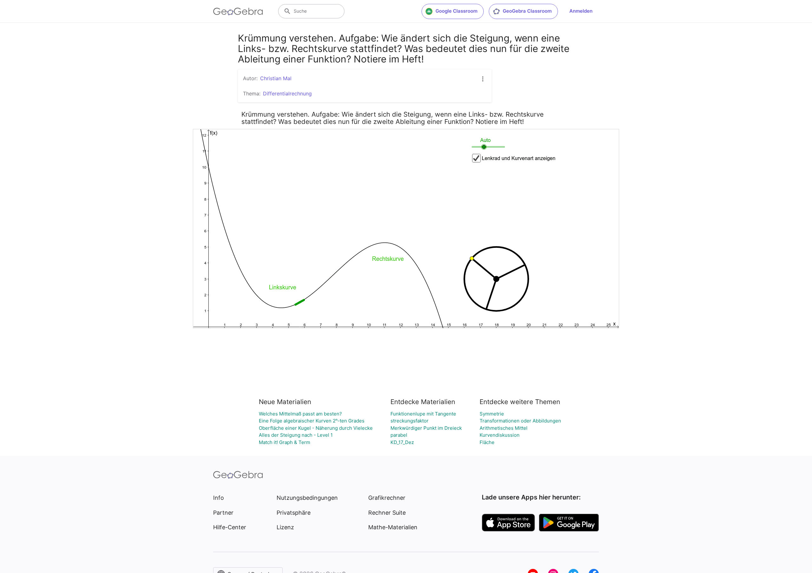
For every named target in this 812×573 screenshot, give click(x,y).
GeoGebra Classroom (527, 11)
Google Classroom (456, 11)
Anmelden (581, 11)
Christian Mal (275, 78)
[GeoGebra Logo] (238, 11)
